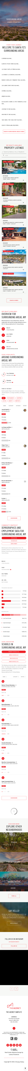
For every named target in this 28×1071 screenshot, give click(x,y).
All (4, 398)
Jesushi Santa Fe (5, 409)
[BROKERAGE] (14, 1028)
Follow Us (14, 946)
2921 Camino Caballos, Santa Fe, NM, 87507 (10, 725)
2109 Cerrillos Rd (5, 446)
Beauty (11, 400)
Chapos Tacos (5, 445)
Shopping (20, 398)
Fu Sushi (3, 498)
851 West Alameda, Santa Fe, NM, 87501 (9, 744)
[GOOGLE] (20, 1045)
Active (5, 400)
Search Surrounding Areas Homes (14, 131)
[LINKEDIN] (14, 1045)
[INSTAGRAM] (7, 1045)
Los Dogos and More (6, 427)
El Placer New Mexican (7, 462)
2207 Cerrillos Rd (5, 428)
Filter (6, 155)
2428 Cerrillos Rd (5, 500)
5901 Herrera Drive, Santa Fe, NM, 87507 (9, 763)
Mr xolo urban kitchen (6, 480)
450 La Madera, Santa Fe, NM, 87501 (9, 782)
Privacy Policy (20, 1062)
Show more (14, 518)
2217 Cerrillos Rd (5, 411)
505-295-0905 (14, 1022)
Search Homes (14, 300)
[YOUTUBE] (17, 1045)
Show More (14, 798)
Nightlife (18, 400)
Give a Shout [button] (14, 923)
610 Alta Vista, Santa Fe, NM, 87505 (8, 686)
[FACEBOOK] (11, 1045)
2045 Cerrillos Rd (5, 464)
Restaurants (11, 398)
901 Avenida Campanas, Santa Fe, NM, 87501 (10, 705)
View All (14, 896)
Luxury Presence (14, 1054)
